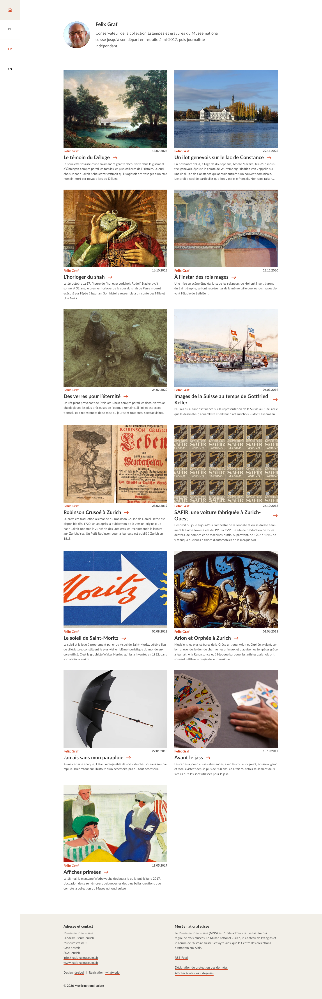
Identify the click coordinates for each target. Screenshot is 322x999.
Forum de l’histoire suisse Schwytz (201, 943)
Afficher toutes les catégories (194, 973)
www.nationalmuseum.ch (81, 962)
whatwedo (112, 972)
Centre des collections (256, 943)
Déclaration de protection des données (201, 967)
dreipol (79, 972)
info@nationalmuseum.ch (81, 957)
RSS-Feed (181, 957)
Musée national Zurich (225, 938)
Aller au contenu (20, 8)
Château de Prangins (259, 938)
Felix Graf (71, 151)
